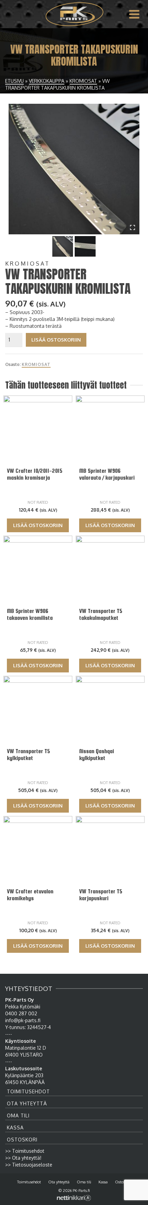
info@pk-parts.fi (22, 1020)
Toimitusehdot (28, 1091)
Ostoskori (22, 1139)
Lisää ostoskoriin (56, 340)
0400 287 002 (21, 1013)
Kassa (15, 1127)
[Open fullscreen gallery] (132, 227)
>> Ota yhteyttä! (23, 1158)
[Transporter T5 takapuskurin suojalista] (74, 169)
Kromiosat (36, 364)
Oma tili (18, 1115)
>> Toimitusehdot (24, 1151)
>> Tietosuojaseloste (28, 1165)
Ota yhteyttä (27, 1103)
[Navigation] (134, 14)
